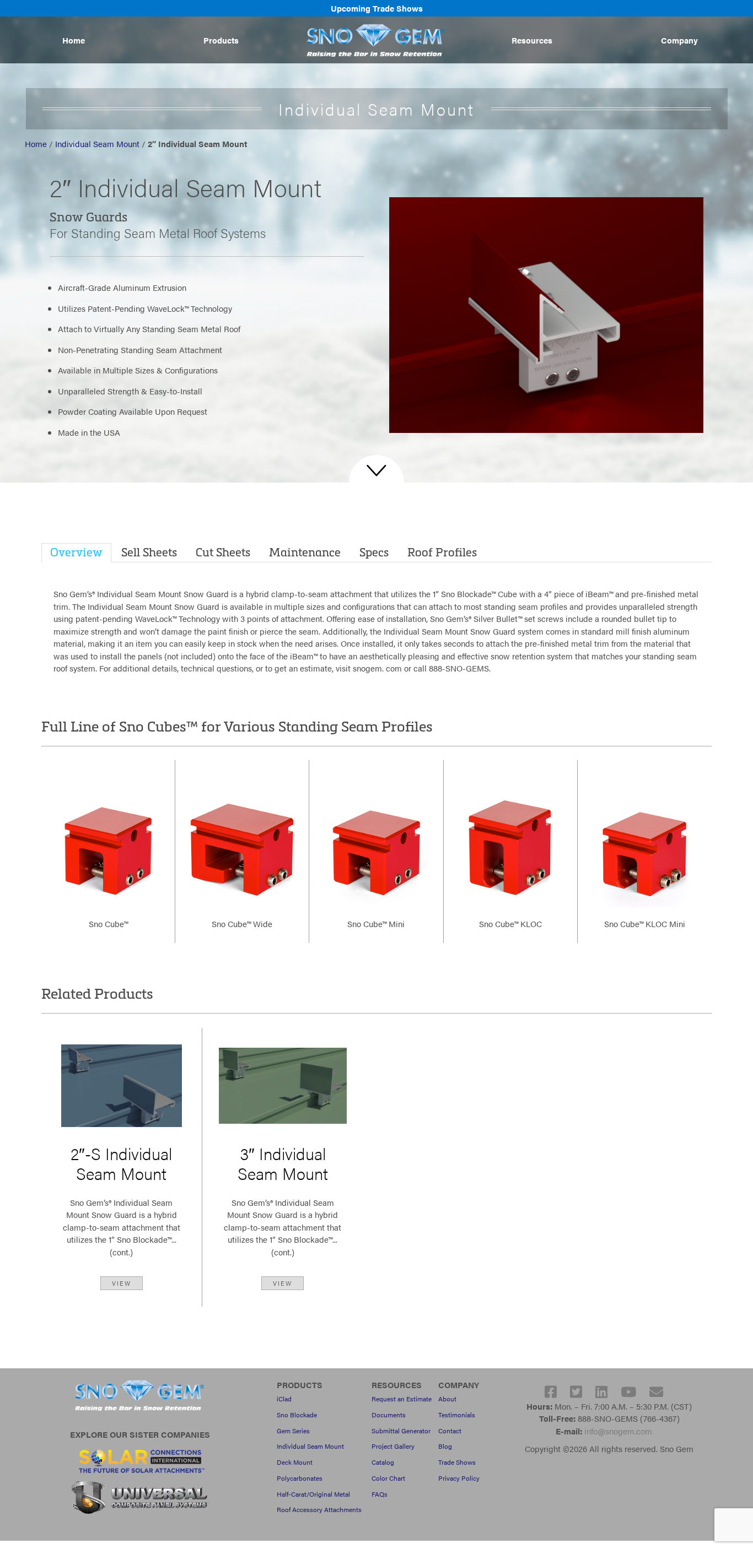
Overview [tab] (76, 551)
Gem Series (293, 1431)
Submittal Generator (401, 1431)
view (121, 1283)
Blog (445, 1446)
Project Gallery (393, 1446)
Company (679, 40)
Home (73, 40)
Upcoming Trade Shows (377, 8)
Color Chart (388, 1478)
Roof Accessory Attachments (319, 1509)
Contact (449, 1431)
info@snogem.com (618, 1431)
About (447, 1399)
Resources (532, 40)
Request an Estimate (402, 1399)
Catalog (383, 1462)
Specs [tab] (374, 551)
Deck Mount (295, 1462)
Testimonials (456, 1415)
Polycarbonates (299, 1478)
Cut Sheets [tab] (223, 551)
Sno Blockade (297, 1415)
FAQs (380, 1494)
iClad (284, 1399)
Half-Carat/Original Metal (313, 1494)
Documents (389, 1415)
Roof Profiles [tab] (442, 551)
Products (221, 40)
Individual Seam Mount (97, 143)
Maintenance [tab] (305, 551)
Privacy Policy (459, 1478)
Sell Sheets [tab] (149, 551)
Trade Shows (457, 1462)
